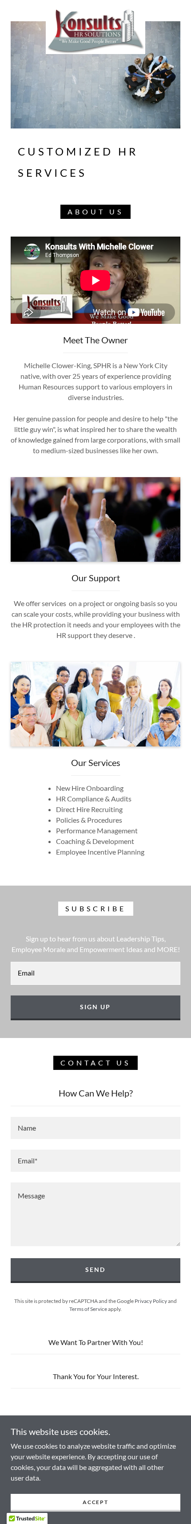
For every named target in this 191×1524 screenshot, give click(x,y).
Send (95, 1269)
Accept (95, 1502)
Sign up (95, 1007)
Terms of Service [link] (88, 1309)
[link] (95, 10)
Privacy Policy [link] (151, 1301)
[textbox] (95, 973)
